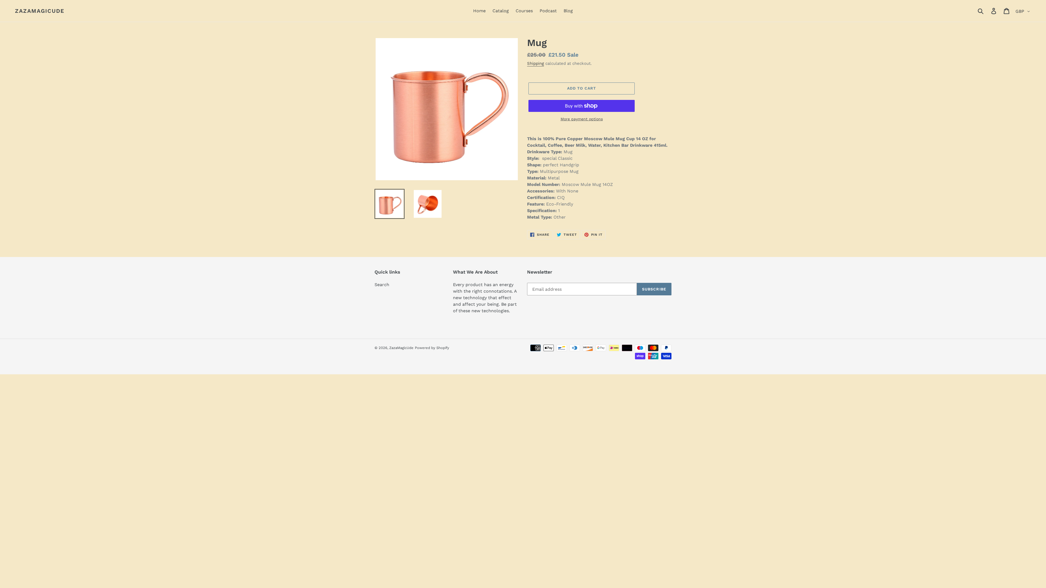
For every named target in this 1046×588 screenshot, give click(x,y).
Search (382, 284)
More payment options (582, 119)
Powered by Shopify (432, 348)
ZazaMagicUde (40, 11)
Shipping (535, 63)
